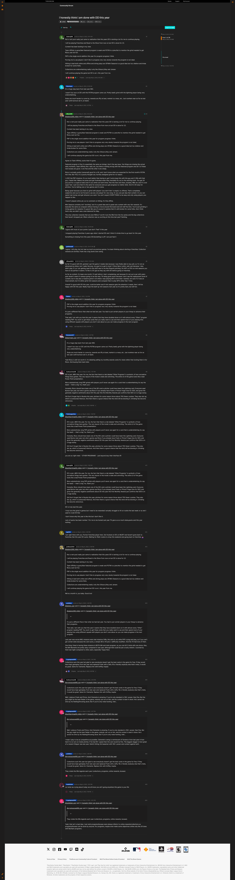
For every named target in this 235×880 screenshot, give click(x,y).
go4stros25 (69, 246)
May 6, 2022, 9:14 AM (86, 36)
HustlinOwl (69, 784)
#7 (146, 296)
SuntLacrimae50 (71, 371)
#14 (146, 603)
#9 (146, 371)
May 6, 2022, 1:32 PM (83, 296)
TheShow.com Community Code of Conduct (83, 859)
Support (177, 1)
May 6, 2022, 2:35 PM (84, 532)
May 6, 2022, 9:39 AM (85, 86)
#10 (146, 414)
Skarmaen (69, 86)
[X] (48, 849)
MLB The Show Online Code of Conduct (112, 859)
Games (169, 1)
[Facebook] (59, 849)
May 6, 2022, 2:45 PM (89, 680)
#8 (146, 335)
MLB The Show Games (134, 859)
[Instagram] (54, 849)
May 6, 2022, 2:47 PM (89, 711)
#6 (146, 261)
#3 (146, 114)
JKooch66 (69, 114)
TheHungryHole (71, 414)
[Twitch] (71, 849)
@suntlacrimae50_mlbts (73, 417)
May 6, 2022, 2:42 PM (89, 659)
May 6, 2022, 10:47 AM (86, 246)
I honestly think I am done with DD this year (99, 117)
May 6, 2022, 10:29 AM (86, 226)
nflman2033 (70, 261)
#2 (146, 86)
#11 (146, 465)
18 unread (165, 57)
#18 (146, 753)
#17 (146, 711)
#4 (146, 226)
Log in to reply (170, 27)
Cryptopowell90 (71, 659)
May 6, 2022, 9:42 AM (85, 114)
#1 (146, 36)
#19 (146, 784)
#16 (146, 680)
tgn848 (68, 532)
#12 (146, 532)
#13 (146, 546)
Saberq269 (69, 36)
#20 (146, 800)
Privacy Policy (62, 859)
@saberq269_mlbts (72, 117)
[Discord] (76, 849)
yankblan (69, 603)
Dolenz (68, 296)
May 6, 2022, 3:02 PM (89, 800)
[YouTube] (65, 849)
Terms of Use (51, 859)
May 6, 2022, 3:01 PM (86, 784)
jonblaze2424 (70, 546)
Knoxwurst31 (70, 335)
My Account (186, 1)
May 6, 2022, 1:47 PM (87, 335)
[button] (2, 874)
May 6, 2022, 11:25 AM (87, 261)
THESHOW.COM (49, 1)
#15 (146, 659)
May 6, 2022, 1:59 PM (89, 414)
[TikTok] (82, 849)
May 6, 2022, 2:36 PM (88, 546)
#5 (146, 246)
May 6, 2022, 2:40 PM (85, 603)
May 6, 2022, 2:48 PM (85, 753)
